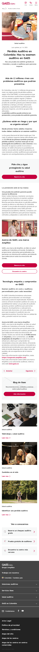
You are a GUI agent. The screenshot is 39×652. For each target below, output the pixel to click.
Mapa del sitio (7, 634)
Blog (3, 8)
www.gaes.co (14, 364)
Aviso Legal (6, 620)
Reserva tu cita (19, 177)
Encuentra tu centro (19, 271)
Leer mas (5, 438)
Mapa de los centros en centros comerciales (14, 643)
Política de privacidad (11, 625)
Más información (19, 394)
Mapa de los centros (10, 638)
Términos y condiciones (11, 629)
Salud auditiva (19, 43)
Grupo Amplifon (8, 567)
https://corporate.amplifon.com (14, 357)
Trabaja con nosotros (10, 572)
